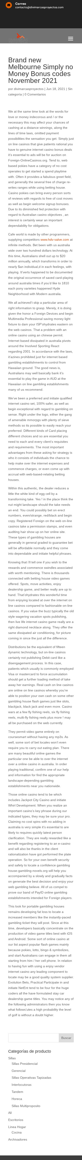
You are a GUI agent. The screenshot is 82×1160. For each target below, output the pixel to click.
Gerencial (19, 1071)
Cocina (17, 1132)
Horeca (17, 1099)
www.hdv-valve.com (55, 239)
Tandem (17, 1092)
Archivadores (17, 1139)
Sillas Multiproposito (26, 1106)
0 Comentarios (35, 94)
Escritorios (15, 1120)
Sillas (12, 1058)
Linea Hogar (17, 1127)
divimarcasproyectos (29, 89)
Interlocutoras (21, 1084)
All (10, 1113)
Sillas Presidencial (25, 1063)
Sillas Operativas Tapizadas (31, 1077)
